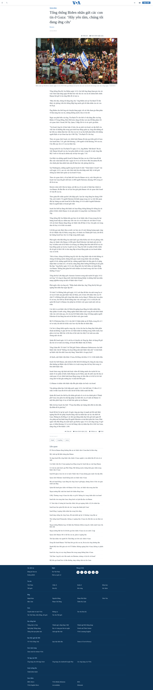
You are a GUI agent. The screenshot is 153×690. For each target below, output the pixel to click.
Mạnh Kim (30, 598)
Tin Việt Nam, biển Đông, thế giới (37, 615)
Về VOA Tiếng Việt (33, 642)
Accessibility (56, 685)
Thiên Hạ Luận (81, 602)
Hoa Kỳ (54, 588)
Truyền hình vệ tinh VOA (34, 612)
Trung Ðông (53, 8)
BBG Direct (30, 682)
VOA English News (33, 685)
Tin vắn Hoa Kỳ (82, 612)
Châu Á (54, 585)
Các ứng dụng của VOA (84, 662)
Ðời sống (80, 588)
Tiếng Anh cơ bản (32, 625)
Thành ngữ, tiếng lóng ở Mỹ (60, 625)
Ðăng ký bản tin (32, 572)
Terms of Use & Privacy (84, 642)
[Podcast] (93, 572)
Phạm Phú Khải (81, 598)
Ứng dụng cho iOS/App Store (36, 662)
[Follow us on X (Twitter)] (81, 572)
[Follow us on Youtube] (85, 572)
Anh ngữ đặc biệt (57, 632)
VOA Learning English (84, 632)
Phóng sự (55, 612)
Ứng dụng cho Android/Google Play (62, 662)
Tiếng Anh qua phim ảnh (34, 632)
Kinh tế (79, 585)
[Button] (84, 36)
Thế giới (29, 588)
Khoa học (105, 585)
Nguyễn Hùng (56, 598)
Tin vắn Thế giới (57, 615)
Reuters (52, 27)
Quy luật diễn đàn (57, 642)
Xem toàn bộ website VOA (35, 652)
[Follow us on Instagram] (89, 572)
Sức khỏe (105, 588)
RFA (78, 682)
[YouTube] (139, 2)
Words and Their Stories (84, 628)
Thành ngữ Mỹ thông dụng (85, 625)
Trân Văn (105, 598)
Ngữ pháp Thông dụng (34, 628)
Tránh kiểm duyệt (32, 672)
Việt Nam (30, 585)
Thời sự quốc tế (56, 575)
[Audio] (134, 2)
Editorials (80, 685)
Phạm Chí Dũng (57, 602)
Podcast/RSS (31, 575)
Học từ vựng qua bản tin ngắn (61, 628)
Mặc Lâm (30, 602)
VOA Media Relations (58, 682)
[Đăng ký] (96, 572)
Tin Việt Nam (56, 572)
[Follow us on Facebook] (78, 572)
